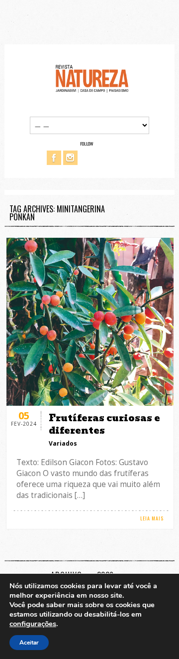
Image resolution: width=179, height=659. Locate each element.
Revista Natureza (92, 78)
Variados (63, 443)
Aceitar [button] (29, 643)
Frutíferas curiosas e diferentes (104, 424)
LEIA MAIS (152, 518)
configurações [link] (32, 624)
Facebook (54, 158)
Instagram (70, 158)
